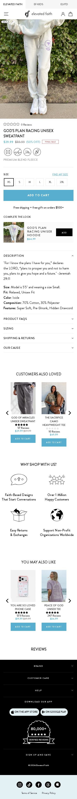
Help (38, 690)
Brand (38, 666)
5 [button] (47, 114)
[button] (17, 124)
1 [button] (31, 114)
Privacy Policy (49, 793)
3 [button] (39, 114)
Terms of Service (29, 793)
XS (8, 182)
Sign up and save (38, 754)
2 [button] (35, 114)
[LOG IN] (63, 14)
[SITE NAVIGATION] (6, 14)
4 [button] (43, 114)
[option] (38, 69)
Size (6, 174)
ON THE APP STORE (26, 712)
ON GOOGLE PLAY (56, 712)
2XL (62, 182)
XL (50, 182)
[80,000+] (38, 743)
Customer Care (39, 678)
